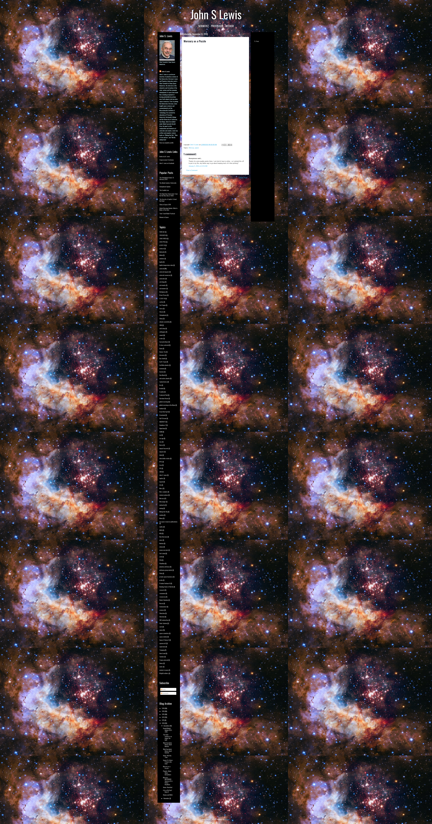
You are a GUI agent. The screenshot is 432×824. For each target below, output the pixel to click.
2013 (163, 717)
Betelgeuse (162, 292)
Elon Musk (162, 375)
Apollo (161, 262)
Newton (161, 543)
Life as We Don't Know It (167, 791)
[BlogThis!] (225, 145)
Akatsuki (161, 252)
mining (161, 508)
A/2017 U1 (162, 245)
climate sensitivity (164, 322)
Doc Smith (162, 358)
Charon (161, 312)
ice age (161, 438)
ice (160, 435)
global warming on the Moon (167, 405)
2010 (163, 723)
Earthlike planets (164, 365)
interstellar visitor (164, 458)
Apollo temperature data (166, 265)
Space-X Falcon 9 (164, 640)
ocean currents (163, 550)
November (167, 798)
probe (161, 580)
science (161, 610)
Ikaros (161, 445)
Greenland (162, 415)
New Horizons (163, 537)
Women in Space (164, 217)
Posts (164, 689)
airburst (161, 248)
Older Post (243, 178)
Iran (160, 465)
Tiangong (162, 650)
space (197, 148)
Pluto (160, 573)
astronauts (162, 285)
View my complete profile (166, 143)
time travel (162, 653)
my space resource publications (168, 522)
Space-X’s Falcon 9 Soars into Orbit (168, 762)
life (160, 485)
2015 (163, 714)
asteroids (162, 278)
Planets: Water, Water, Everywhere (167, 773)
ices (160, 442)
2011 (163, 720)
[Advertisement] (262, 185)
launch (161, 482)
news (160, 540)
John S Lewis (166, 71)
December (167, 726)
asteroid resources (164, 275)
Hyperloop (162, 428)
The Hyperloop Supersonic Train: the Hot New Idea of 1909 (168, 195)
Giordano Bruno (163, 398)
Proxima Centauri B (164, 583)
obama (161, 547)
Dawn (160, 348)
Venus (161, 663)
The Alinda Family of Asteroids (167, 183)
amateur (161, 258)
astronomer (162, 288)
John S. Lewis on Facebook (166, 163)
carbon (161, 302)
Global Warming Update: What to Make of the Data (168, 209)
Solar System (163, 623)
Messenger (162, 502)
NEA (160, 533)
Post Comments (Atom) (220, 183)
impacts (161, 452)
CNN (160, 325)
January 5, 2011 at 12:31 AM (198, 166)
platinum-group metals (165, 570)
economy (161, 368)
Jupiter (161, 478)
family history (163, 382)
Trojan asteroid (163, 660)
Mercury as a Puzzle (166, 767)
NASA (160, 530)
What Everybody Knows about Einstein (167, 751)
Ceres (161, 308)
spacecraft (162, 643)
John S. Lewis (163, 475)
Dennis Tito (162, 352)
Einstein (161, 372)
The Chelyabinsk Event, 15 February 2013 (166, 178)
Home (216, 178)
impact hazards (163, 448)
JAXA (160, 472)
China (161, 318)
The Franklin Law (164, 190)
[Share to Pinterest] (231, 145)
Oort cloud (162, 553)
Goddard (161, 408)
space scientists (164, 633)
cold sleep (162, 328)
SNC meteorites (163, 620)
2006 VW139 (163, 238)
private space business (165, 577)
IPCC (160, 462)
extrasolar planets (164, 378)
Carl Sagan (162, 305)
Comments (165, 693)
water (161, 667)
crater (161, 338)
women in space (163, 670)
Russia (161, 603)
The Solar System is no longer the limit (167, 737)
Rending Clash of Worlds (166, 587)
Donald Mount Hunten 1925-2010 (167, 730)
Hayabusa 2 (162, 425)
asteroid (161, 268)
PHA (160, 560)
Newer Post (188, 178)
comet (161, 335)
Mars (160, 488)
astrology (162, 282)
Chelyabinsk (162, 315)
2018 (163, 708)
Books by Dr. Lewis (164, 156)
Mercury (191, 148)
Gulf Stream (162, 418)
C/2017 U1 (162, 298)
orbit (160, 557)
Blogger (227, 819)
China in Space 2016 (165, 204)
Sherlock (161, 617)
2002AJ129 (162, 235)
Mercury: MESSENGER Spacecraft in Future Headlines (167, 781)
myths (161, 527)
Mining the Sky (163, 512)
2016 (163, 711)
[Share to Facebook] (229, 145)
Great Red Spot (163, 412)
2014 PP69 (162, 242)
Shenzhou (162, 613)
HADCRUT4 (162, 422)
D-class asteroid (164, 345)
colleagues (162, 332)
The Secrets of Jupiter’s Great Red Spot (168, 200)
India (160, 455)
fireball (161, 388)
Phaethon (162, 563)
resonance (162, 593)
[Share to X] (227, 145)
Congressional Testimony (166, 160)
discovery (162, 355)
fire (160, 385)
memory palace (163, 495)
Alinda (161, 255)
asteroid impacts (164, 272)
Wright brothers (163, 673)
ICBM (160, 432)
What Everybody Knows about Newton (167, 744)
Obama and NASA (167, 795)
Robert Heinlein (163, 600)
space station (163, 637)
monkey (161, 515)
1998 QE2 (162, 232)
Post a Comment (191, 170)
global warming (163, 402)
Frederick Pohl (163, 395)
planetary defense (164, 567)
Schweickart (162, 607)
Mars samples (163, 492)
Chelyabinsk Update (164, 186)
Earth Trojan (162, 362)
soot (160, 627)
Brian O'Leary (163, 295)
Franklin (161, 392)
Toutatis (161, 657)
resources (162, 597)
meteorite (162, 505)
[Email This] (223, 145)
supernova (162, 646)
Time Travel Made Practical (167, 213)
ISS (160, 468)
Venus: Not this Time (167, 756)
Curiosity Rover (163, 342)
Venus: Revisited (167, 787)
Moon (160, 518)
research (162, 590)
